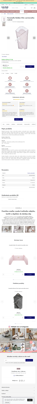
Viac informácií (4, 56)
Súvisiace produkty (27, 124)
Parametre (7, 124)
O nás (6, 4)
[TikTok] (24, 380)
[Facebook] (19, 380)
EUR (26, 4)
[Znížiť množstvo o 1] (21, 66)
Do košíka (30, 66)
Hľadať (25, 8)
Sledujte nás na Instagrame (19, 327)
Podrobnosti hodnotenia (20, 21)
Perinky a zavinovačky (31, 173)
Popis (3, 124)
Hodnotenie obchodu (18, 97)
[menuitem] (3, 11)
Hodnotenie (13, 124)
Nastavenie (7, 402)
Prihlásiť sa (29, 360)
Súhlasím (29, 400)
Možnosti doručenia (5, 62)
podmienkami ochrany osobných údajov (19, 362)
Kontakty (3, 4)
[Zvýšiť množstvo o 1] (24, 66)
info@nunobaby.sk (19, 375)
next (35, 258)
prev (2, 258)
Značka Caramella (19, 124)
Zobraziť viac (18, 119)
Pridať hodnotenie (12, 199)
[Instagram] (22, 380)
